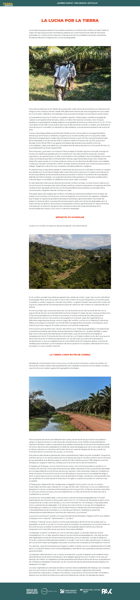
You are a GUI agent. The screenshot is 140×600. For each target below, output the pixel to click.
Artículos (92, 3)
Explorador (80, 3)
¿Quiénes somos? (65, 3)
